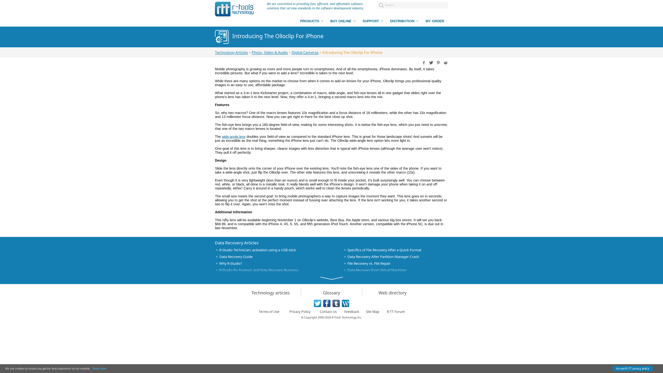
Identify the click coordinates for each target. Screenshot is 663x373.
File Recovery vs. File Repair (369, 263)
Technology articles (270, 293)
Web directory (392, 293)
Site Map (372, 311)
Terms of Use (269, 311)
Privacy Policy (300, 311)
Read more (99, 368)
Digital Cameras (305, 52)
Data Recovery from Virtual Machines (377, 270)
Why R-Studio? (230, 263)
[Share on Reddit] (445, 62)
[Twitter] (317, 303)
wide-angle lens (234, 136)
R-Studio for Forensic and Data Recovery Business (258, 270)
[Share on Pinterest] (438, 62)
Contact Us (328, 311)
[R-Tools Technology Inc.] (234, 9)
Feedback (351, 311)
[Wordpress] (345, 303)
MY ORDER (435, 21)
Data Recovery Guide (236, 256)
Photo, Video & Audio (270, 52)
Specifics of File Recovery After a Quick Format (384, 250)
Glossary (331, 293)
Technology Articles (231, 52)
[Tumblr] (336, 303)
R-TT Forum (396, 311)
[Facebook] (326, 303)
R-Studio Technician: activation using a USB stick (257, 250)
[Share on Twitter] (431, 62)
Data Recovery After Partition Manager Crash (383, 256)
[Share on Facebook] (423, 62)
